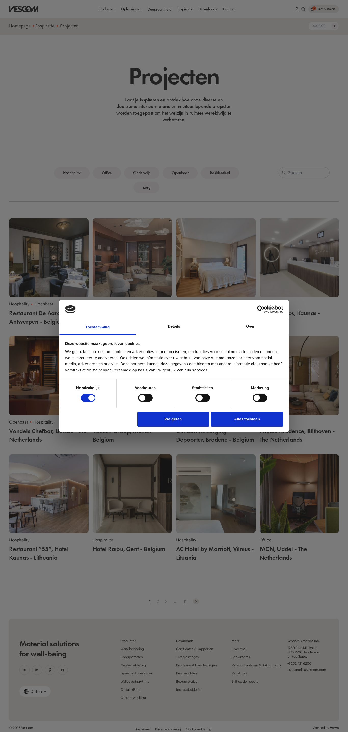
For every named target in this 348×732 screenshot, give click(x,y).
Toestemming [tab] (97, 327)
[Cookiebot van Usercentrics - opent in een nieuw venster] (260, 309)
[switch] (145, 398)
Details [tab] (174, 326)
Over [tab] (250, 326)
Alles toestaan (247, 419)
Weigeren (173, 419)
